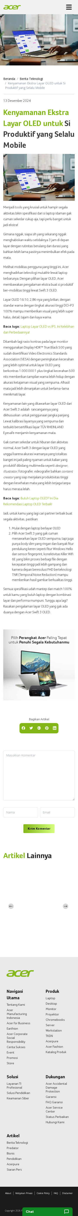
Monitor (51, 1009)
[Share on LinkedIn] (54, 727)
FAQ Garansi (54, 1102)
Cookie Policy (43, 1193)
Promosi (12, 1058)
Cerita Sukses (16, 1047)
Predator (13, 1148)
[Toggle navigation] (69, 7)
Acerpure (52, 1041)
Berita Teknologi (31, 79)
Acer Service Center (54, 1109)
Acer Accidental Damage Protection (56, 1087)
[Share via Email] (39, 727)
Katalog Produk (56, 1052)
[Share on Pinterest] (47, 727)
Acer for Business (18, 1023)
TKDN (49, 1036)
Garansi (51, 1097)
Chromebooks (55, 1020)
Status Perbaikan (57, 1117)
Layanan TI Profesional (14, 1085)
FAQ (56, 1193)
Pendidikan (14, 1159)
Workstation (54, 1030)
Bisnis (11, 1153)
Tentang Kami (16, 1005)
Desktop (51, 1003)
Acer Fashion (54, 1047)
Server (50, 1025)
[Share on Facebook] (23, 727)
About (8, 1193)
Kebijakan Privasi (23, 1193)
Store (10, 1063)
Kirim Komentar (39, 828)
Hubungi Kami (55, 1122)
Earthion (12, 1028)
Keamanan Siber (18, 1098)
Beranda (9, 79)
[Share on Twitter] (31, 727)
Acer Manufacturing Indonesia (17, 1014)
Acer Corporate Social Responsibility (17, 1038)
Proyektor (52, 1014)
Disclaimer (67, 1193)
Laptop (50, 998)
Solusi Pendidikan (18, 1093)
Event (10, 1052)
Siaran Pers (14, 1169)
